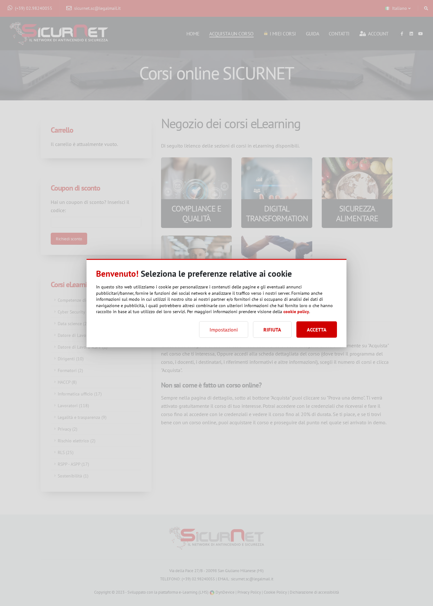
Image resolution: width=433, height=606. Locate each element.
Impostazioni (224, 329)
